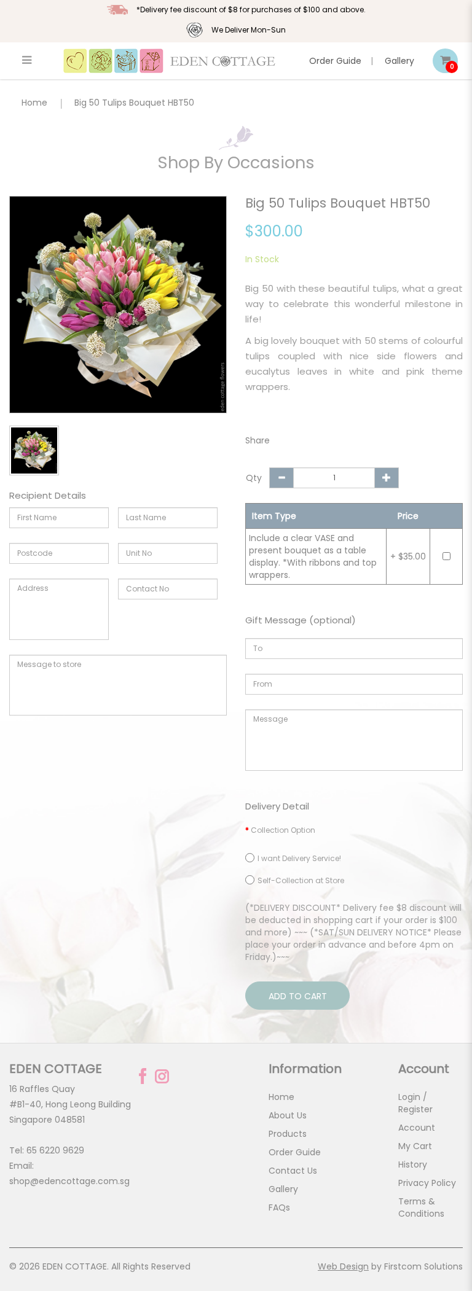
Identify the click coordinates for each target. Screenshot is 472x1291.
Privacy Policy (427, 1183)
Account (416, 1127)
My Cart (415, 1146)
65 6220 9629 (55, 1150)
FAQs (279, 1207)
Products (288, 1134)
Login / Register (415, 1103)
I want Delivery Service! (299, 858)
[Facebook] (142, 1076)
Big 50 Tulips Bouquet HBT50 (134, 102)
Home (34, 102)
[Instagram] (162, 1076)
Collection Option (283, 830)
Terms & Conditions (421, 1207)
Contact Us (293, 1170)
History (412, 1164)
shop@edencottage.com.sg (69, 1181)
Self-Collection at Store (301, 880)
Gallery (399, 61)
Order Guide (335, 61)
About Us (288, 1115)
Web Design (343, 1266)
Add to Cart (298, 996)
